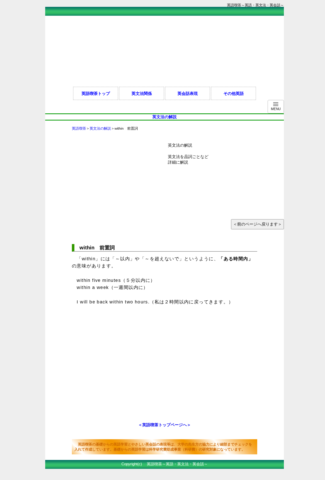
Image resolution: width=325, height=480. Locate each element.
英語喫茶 (79, 128)
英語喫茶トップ (96, 93)
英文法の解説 (100, 128)
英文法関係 (142, 93)
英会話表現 (187, 93)
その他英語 (233, 93)
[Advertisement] (137, 51)
